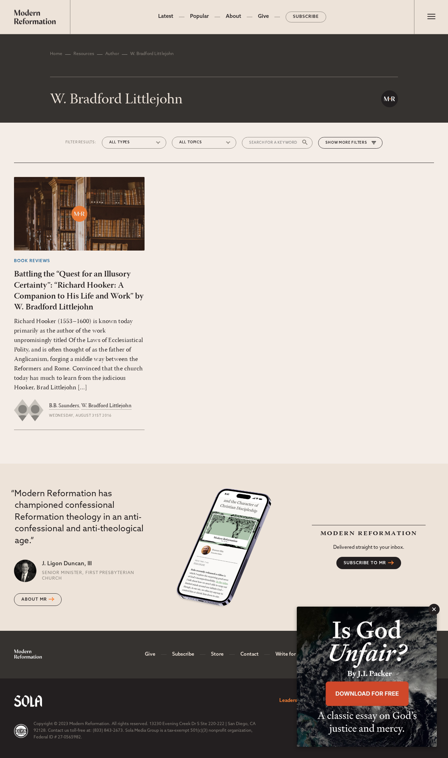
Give (263, 16)
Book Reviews (32, 261)
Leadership (291, 700)
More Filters (353, 143)
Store (217, 654)
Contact (249, 654)
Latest (165, 16)
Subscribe (306, 17)
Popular (199, 16)
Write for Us (289, 654)
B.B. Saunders (64, 406)
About (233, 16)
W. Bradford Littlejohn (106, 406)
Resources (84, 54)
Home (56, 54)
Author (112, 54)
